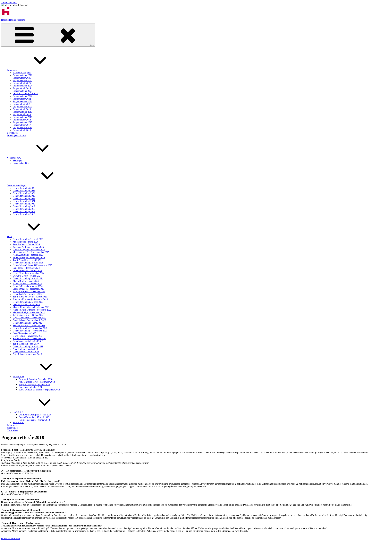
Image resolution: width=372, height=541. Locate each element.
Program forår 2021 (22, 104)
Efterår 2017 (18, 422)
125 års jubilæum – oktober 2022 (28, 315)
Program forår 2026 (22, 78)
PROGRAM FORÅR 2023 (25, 93)
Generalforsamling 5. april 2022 (27, 323)
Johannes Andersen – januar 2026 (28, 247)
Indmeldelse (12, 425)
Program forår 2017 (22, 125)
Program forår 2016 (22, 130)
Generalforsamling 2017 (24, 211)
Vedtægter (17, 160)
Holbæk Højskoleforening (13, 20)
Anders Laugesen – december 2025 (29, 249)
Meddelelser (12, 427)
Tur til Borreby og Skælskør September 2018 (39, 389)
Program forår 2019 (22, 114)
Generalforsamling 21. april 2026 (28, 239)
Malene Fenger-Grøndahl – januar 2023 (31, 307)
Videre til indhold (9, 2)
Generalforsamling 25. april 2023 (28, 302)
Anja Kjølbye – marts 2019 (25, 349)
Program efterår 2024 (22, 85)
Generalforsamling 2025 (24, 190)
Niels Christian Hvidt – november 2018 (37, 382)
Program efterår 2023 (22, 91)
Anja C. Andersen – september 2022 (29, 317)
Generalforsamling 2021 (24, 201)
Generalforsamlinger (16, 185)
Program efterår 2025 (22, 80)
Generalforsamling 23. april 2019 (28, 346)
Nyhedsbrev (12, 430)
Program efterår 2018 (22, 117)
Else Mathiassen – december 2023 (28, 289)
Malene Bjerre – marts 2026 (25, 241)
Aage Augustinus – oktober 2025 (28, 255)
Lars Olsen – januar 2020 (24, 333)
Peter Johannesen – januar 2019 (27, 354)
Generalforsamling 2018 (24, 209)
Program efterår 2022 (22, 96)
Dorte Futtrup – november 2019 (27, 336)
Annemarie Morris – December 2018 (35, 379)
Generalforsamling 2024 (24, 193)
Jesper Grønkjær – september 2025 (29, 257)
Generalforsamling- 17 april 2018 (34, 417)
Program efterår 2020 (22, 106)
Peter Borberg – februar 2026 (26, 244)
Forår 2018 (18, 412)
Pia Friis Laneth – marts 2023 (26, 304)
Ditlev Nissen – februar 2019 (26, 351)
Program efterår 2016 (22, 127)
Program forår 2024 (22, 88)
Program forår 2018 (22, 119)
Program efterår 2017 (22, 122)
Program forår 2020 (22, 109)
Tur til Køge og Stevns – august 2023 (30, 296)
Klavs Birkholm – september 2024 (28, 273)
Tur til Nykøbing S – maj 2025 (27, 260)
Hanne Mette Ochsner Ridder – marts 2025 (32, 265)
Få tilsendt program (22, 72)
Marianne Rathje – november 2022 (29, 312)
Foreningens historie (16, 135)
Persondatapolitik (21, 163)
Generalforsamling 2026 (24, 188)
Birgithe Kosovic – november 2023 (29, 291)
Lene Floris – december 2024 (26, 268)
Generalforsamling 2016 (24, 214)
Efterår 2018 (18, 376)
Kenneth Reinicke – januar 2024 (28, 286)
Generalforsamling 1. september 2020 (30, 330)
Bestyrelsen (12, 133)
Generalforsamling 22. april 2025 (28, 262)
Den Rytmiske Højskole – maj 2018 (35, 414)
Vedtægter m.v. (14, 158)
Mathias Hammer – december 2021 (29, 325)
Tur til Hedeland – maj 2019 (26, 344)
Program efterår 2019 (22, 112)
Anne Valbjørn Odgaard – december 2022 (32, 309)
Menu (92, 45)
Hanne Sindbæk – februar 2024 (27, 283)
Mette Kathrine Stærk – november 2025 (31, 252)
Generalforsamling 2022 (24, 198)
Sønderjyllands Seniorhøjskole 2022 (29, 320)
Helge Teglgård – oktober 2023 (27, 294)
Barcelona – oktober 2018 (30, 387)
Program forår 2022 (22, 99)
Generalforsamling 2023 (24, 196)
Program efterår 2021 (22, 101)
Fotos (9, 236)
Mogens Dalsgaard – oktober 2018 (34, 384)
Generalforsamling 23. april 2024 (28, 278)
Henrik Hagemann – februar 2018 (34, 420)
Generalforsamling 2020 (24, 203)
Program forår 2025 (22, 83)
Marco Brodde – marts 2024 (26, 281)
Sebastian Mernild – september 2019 (29, 338)
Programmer (12, 70)
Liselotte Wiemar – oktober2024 (27, 270)
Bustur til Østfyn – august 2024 (27, 275)
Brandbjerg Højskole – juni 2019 (28, 341)
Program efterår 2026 (22, 75)
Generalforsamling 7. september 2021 (30, 328)
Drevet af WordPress (10, 538)
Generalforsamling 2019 (24, 206)
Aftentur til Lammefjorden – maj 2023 (30, 299)
